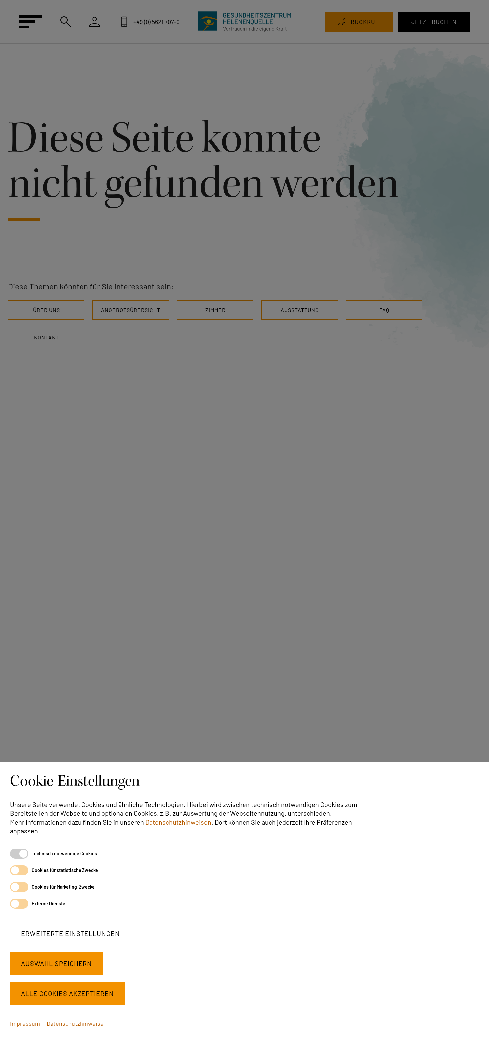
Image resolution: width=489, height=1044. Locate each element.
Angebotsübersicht (130, 310)
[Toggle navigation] (30, 21)
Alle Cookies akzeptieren (67, 993)
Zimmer (215, 310)
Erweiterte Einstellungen (70, 933)
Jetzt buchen (434, 21)
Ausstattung (300, 310)
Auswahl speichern (56, 963)
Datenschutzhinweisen (178, 822)
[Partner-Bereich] (94, 21)
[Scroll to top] (473, 1028)
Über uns (46, 310)
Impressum (25, 1023)
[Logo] (244, 21)
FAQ (384, 310)
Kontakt (46, 337)
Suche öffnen (65, 21)
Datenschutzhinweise (75, 1023)
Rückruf (365, 21)
